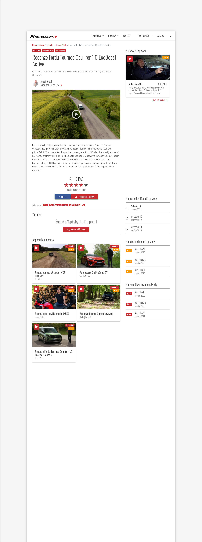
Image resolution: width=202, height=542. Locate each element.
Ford (45, 205)
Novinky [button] (112, 35)
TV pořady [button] (96, 35)
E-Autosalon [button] (143, 35)
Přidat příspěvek (78, 229)
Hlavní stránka (38, 45)
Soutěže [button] (126, 35)
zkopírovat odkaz (86, 196)
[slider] (76, 184)
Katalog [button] (160, 35)
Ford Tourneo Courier (58, 205)
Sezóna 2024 (61, 45)
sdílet (64, 196)
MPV (72, 205)
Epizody (49, 45)
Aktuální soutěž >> (160, 100)
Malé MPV (80, 205)
